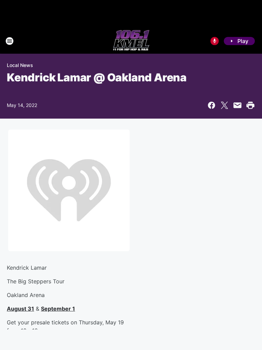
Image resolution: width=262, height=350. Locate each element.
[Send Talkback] (214, 41)
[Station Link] (131, 41)
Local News (20, 65)
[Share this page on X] (224, 105)
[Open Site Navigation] (9, 41)
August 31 (20, 308)
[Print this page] (250, 105)
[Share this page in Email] (237, 105)
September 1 (58, 308)
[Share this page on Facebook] (211, 105)
